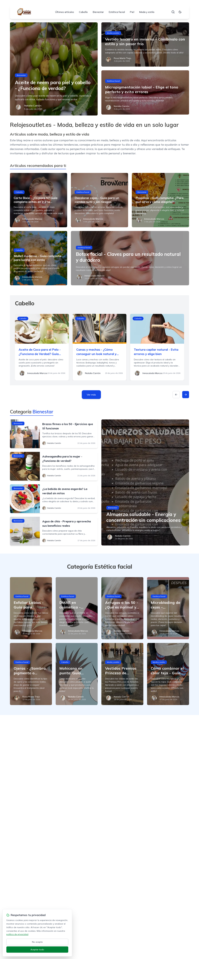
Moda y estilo (146, 12)
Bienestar (98, 12)
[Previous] (176, 394)
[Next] (185, 394)
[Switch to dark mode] (180, 12)
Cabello (83, 12)
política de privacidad (17, 934)
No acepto (37, 942)
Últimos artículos (64, 12)
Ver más (91, 394)
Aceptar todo (37, 949)
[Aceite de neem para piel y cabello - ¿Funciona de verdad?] (54, 68)
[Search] (173, 12)
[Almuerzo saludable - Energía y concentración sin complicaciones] (145, 482)
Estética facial (117, 12)
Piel (132, 12)
